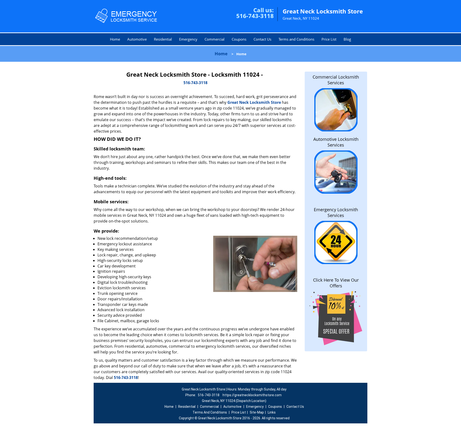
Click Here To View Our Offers (336, 283)
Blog (347, 39)
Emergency (188, 39)
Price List (328, 39)
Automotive (137, 39)
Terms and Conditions (296, 39)
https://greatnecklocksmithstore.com (252, 395)
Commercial (214, 39)
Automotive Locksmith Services (335, 142)
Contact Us (262, 39)
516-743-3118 (255, 16)
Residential (163, 39)
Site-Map (257, 412)
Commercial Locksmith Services (336, 80)
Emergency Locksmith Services (336, 212)
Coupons (239, 39)
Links (272, 412)
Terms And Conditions (210, 412)
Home (115, 39)
